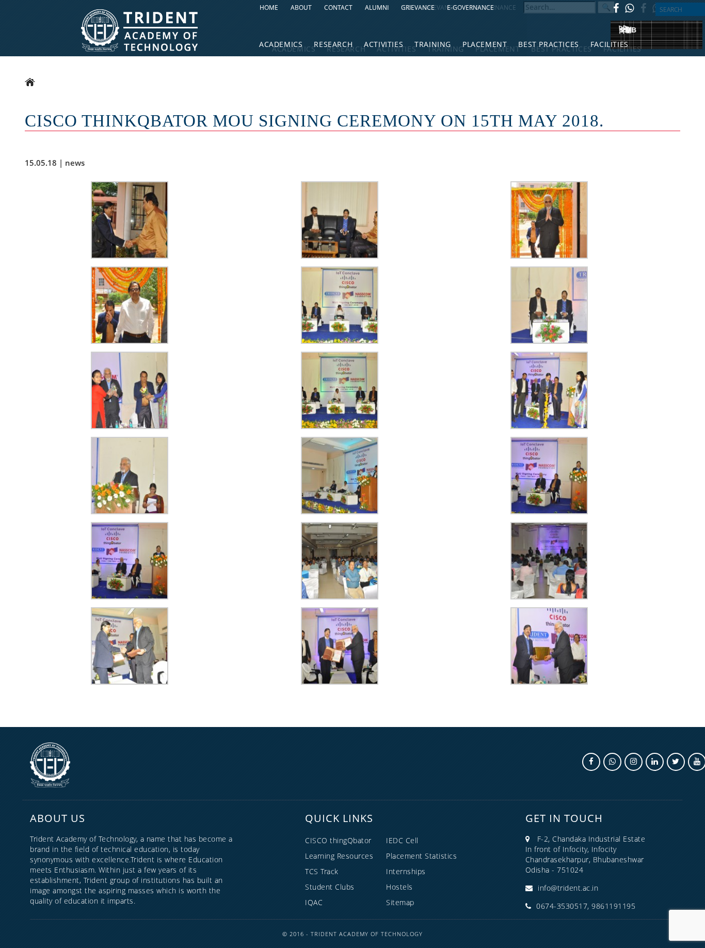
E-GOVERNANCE (470, 7)
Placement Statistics (421, 856)
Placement (484, 44)
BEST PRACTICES (548, 44)
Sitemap (400, 902)
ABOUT (301, 7)
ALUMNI (377, 7)
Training (432, 44)
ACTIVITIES (383, 44)
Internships (406, 871)
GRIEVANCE (418, 7)
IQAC (314, 902)
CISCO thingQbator (338, 840)
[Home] (139, 29)
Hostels (399, 887)
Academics (280, 44)
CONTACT (338, 7)
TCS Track (322, 871)
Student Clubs (330, 887)
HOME (269, 7)
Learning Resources (339, 856)
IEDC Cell (402, 840)
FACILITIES (609, 44)
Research (333, 44)
